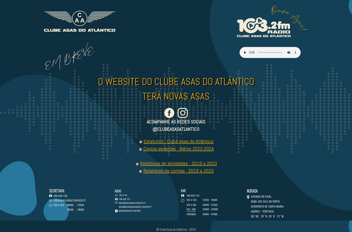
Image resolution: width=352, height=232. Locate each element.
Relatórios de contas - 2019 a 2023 (178, 170)
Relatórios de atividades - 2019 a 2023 (178, 163)
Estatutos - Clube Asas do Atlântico (178, 141)
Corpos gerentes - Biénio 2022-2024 (178, 148)
